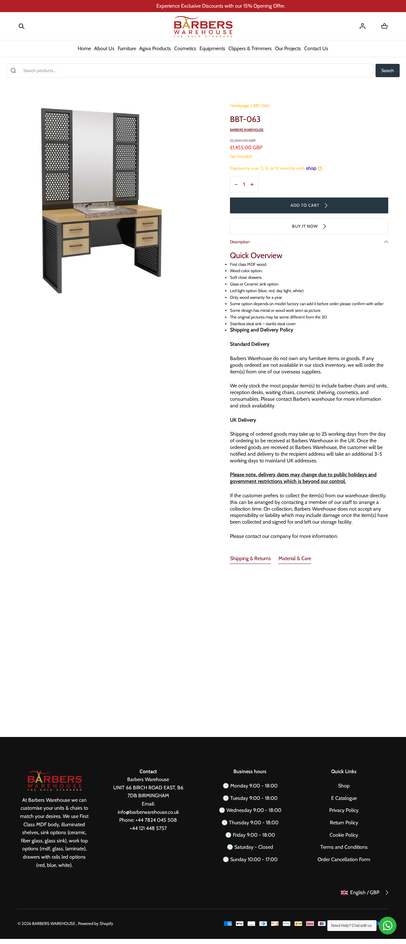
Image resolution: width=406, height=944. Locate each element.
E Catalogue (344, 798)
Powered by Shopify (95, 923)
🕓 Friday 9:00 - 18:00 (250, 835)
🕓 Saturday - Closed (250, 847)
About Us (104, 48)
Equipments (212, 48)
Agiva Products (155, 48)
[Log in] (362, 26)
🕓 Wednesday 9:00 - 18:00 (250, 810)
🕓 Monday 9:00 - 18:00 (250, 786)
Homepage (239, 105)
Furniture (127, 48)
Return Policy (344, 823)
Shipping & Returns (250, 558)
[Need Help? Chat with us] (387, 925)
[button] (21, 26)
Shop (344, 786)
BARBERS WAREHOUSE (54, 923)
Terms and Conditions (344, 847)
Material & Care (294, 558)
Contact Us (316, 48)
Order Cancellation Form (344, 859)
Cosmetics (185, 48)
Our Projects (288, 48)
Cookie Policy (344, 835)
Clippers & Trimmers (250, 48)
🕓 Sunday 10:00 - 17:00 (250, 859)
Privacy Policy (343, 810)
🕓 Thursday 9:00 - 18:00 (249, 823)
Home (84, 48)
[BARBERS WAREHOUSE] (203, 26)
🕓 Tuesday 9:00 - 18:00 (250, 798)
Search (387, 70)
